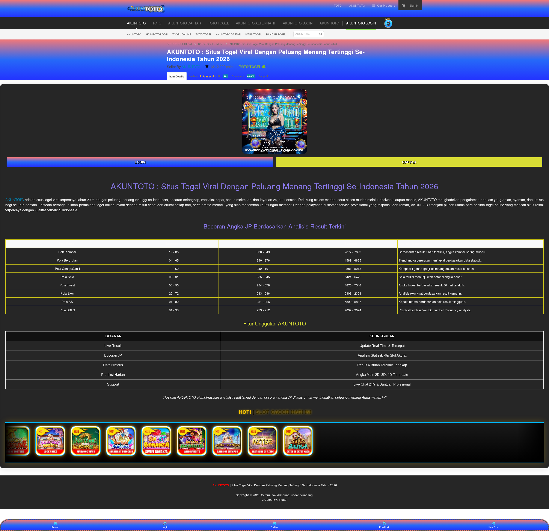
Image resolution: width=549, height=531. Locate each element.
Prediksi (384, 527)
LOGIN (140, 161)
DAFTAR (409, 161)
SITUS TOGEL (253, 34)
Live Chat (493, 527)
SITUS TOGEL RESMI (179, 44)
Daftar (274, 527)
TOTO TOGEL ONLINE (211, 44)
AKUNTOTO (134, 34)
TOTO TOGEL (204, 34)
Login (165, 527)
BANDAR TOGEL (276, 34)
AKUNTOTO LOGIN (156, 34)
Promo (55, 527)
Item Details (176, 76)
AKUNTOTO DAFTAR (228, 34)
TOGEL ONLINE (181, 34)
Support (263, 76)
